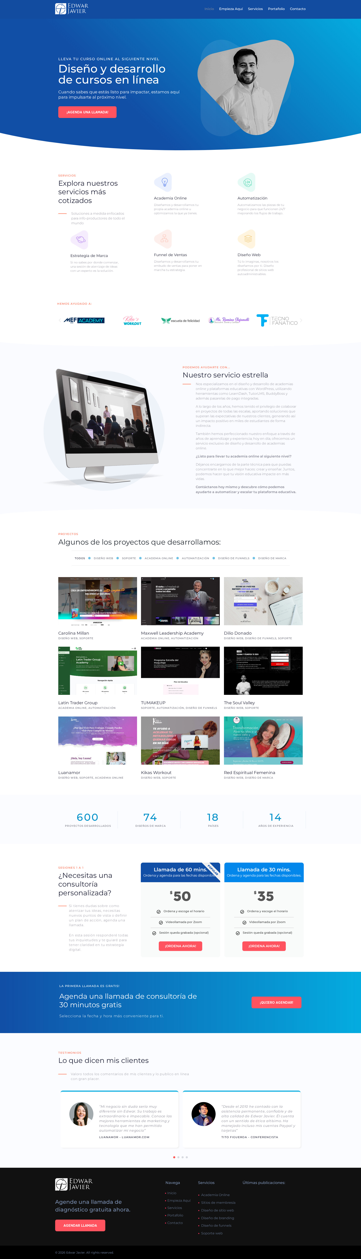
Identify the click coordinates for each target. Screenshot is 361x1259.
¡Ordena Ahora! (180, 946)
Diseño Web (249, 255)
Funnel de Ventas (170, 255)
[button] (59, 320)
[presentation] (174, 1157)
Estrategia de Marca (89, 255)
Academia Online (170, 198)
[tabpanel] (119, 1121)
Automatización (252, 198)
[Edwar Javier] (72, 8)
